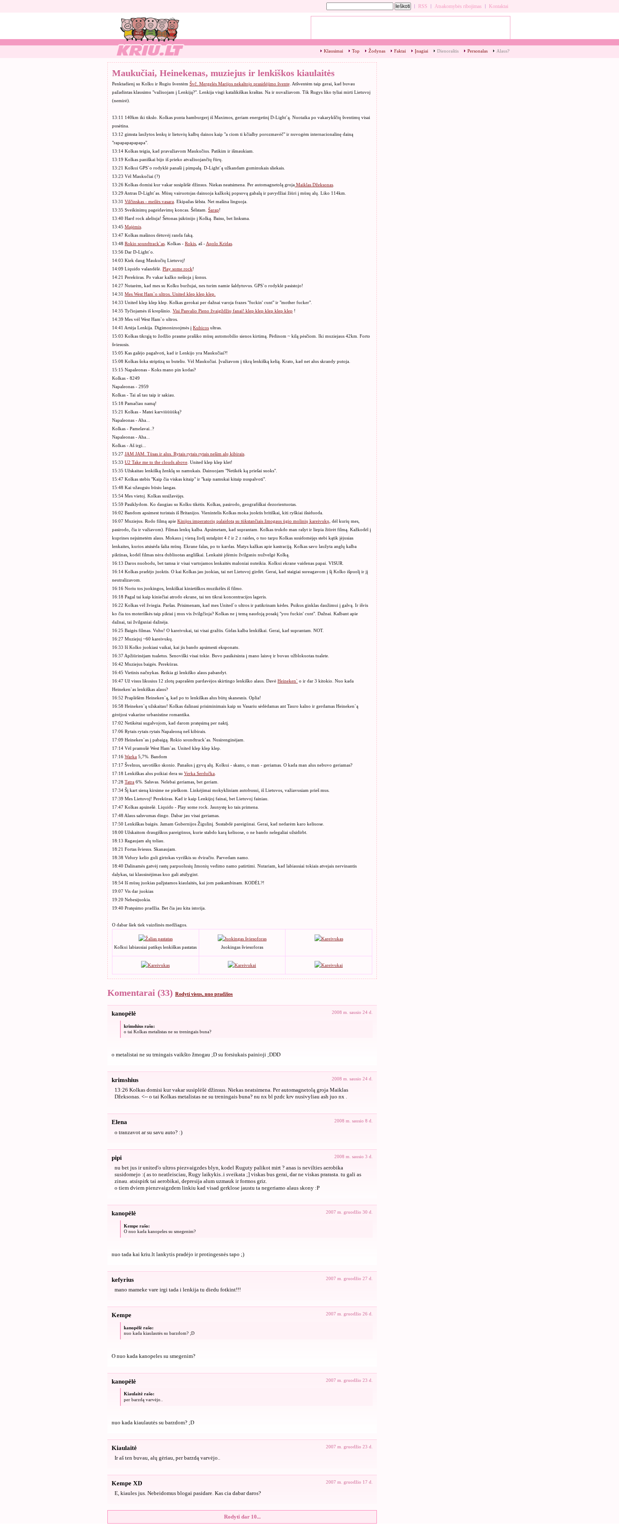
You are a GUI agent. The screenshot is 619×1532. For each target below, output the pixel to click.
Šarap (213, 209)
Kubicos (201, 327)
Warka (131, 756)
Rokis (190, 243)
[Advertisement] (410, 29)
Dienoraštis (448, 50)
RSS (422, 6)
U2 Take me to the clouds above (156, 462)
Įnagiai (421, 50)
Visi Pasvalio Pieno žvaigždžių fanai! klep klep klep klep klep (233, 310)
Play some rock (177, 268)
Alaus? (503, 50)
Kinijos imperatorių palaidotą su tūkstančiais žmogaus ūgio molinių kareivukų (253, 521)
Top (356, 50)
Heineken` (287, 680)
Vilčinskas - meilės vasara (149, 201)
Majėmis (133, 226)
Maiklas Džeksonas (314, 184)
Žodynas (376, 50)
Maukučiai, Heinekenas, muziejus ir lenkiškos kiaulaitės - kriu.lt (149, 36)
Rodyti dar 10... (242, 1516)
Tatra (129, 781)
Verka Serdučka (199, 773)
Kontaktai (498, 6)
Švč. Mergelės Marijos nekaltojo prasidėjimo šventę (239, 83)
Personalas (477, 50)
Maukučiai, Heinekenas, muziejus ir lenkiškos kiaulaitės (223, 73)
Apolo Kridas (219, 243)
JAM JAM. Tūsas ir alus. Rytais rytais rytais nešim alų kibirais (184, 453)
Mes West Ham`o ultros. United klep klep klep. (170, 293)
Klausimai (333, 50)
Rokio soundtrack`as (145, 243)
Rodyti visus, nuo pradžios (204, 994)
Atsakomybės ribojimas (458, 6)
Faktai (400, 50)
